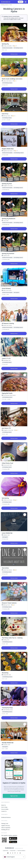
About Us (3, 805)
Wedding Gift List (5, 829)
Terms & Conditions (21, 850)
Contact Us (4, 811)
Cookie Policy (5, 850)
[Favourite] (24, 25)
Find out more (14, 54)
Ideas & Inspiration (5, 827)
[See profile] (14, 32)
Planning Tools (4, 823)
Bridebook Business (6, 817)
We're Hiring (4, 807)
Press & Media (4, 809)
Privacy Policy (12, 850)
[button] (14, 796)
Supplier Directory (5, 825)
